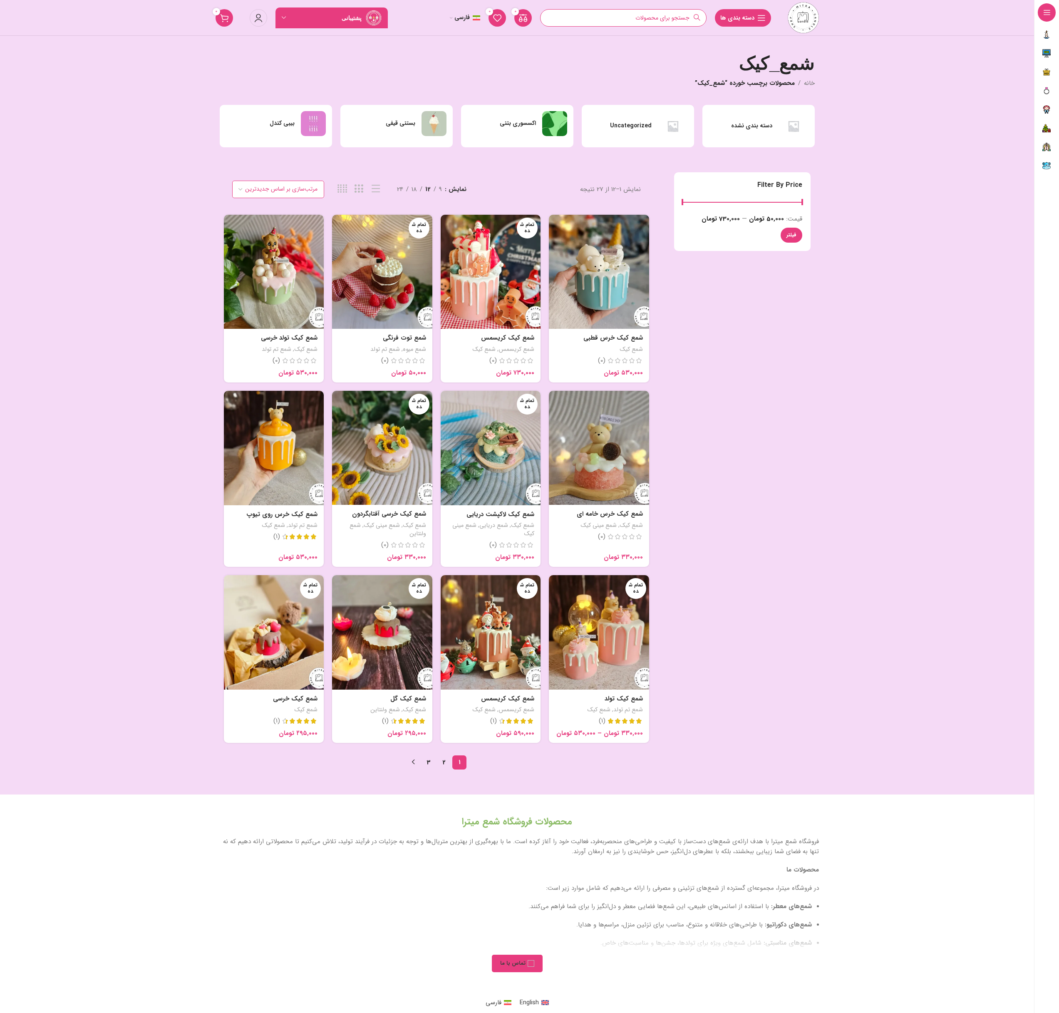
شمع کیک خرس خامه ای (610, 514)
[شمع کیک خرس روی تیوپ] (274, 448)
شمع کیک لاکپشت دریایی (500, 514)
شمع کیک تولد (624, 699)
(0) (601, 361)
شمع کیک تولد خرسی (289, 338)
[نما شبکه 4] (342, 189)
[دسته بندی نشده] (759, 126)
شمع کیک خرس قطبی (613, 338)
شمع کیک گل (408, 699)
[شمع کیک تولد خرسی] (274, 272)
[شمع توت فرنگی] (382, 272)
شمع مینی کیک (598, 525)
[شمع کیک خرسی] (274, 632)
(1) (276, 537)
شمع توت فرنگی (404, 338)
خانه (809, 83)
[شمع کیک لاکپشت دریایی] (491, 448)
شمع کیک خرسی (295, 699)
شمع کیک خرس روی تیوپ (281, 514)
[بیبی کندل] (276, 123)
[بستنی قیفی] (396, 123)
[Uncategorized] (638, 126)
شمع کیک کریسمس (507, 338)
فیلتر (791, 235)
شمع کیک (631, 349)
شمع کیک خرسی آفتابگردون (389, 514)
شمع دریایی (493, 525)
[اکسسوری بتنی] (517, 123)
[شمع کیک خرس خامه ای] (599, 448)
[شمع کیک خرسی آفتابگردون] (382, 448)
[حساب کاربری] (258, 18)
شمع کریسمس (516, 349)
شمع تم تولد (385, 349)
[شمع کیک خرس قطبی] (599, 272)
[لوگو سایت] (803, 17)
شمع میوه (414, 349)
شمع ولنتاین (385, 709)
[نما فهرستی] (376, 189)
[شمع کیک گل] (382, 632)
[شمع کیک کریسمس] (491, 272)
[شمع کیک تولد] (599, 632)
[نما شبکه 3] (359, 189)
